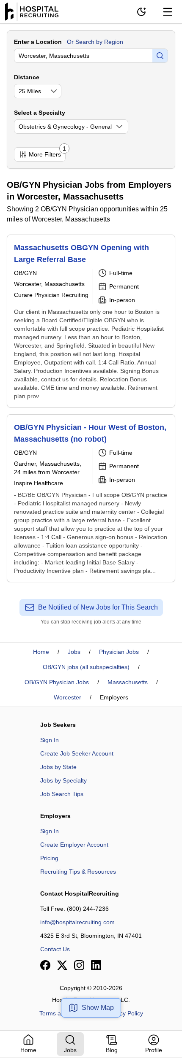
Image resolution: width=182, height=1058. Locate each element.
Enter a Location (38, 41)
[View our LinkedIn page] (96, 965)
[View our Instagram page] (79, 965)
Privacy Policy (124, 1013)
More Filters (47, 152)
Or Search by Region (95, 41)
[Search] (160, 55)
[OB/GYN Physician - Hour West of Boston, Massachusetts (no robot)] (91, 498)
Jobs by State (58, 767)
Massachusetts (128, 682)
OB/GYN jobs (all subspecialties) (86, 667)
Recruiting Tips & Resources (78, 871)
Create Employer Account (74, 844)
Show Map (98, 1007)
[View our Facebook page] (45, 965)
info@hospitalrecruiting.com (77, 922)
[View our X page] (62, 965)
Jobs (74, 651)
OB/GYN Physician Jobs (57, 682)
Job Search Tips (61, 794)
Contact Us (55, 949)
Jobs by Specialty (63, 780)
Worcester (67, 697)
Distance (26, 77)
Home (41, 651)
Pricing (49, 858)
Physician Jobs (119, 651)
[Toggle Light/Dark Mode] (141, 11)
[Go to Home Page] (31, 12)
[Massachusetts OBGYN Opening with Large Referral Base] (91, 321)
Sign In (49, 740)
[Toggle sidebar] (167, 12)
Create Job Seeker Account (76, 753)
